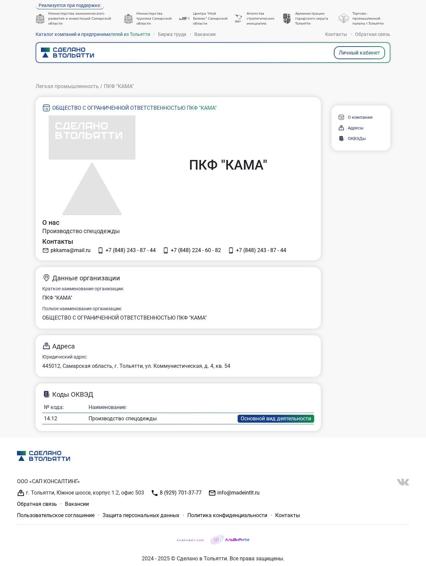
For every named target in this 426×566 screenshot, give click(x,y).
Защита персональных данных (141, 515)
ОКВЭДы (357, 138)
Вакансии (205, 34)
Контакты (336, 34)
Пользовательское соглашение (56, 515)
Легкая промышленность (67, 86)
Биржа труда (172, 34)
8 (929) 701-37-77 (180, 493)
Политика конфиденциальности (227, 515)
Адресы (355, 127)
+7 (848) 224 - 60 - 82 (196, 250)
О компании (360, 117)
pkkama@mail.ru (71, 250)
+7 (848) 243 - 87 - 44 (131, 250)
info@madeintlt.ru (238, 493)
